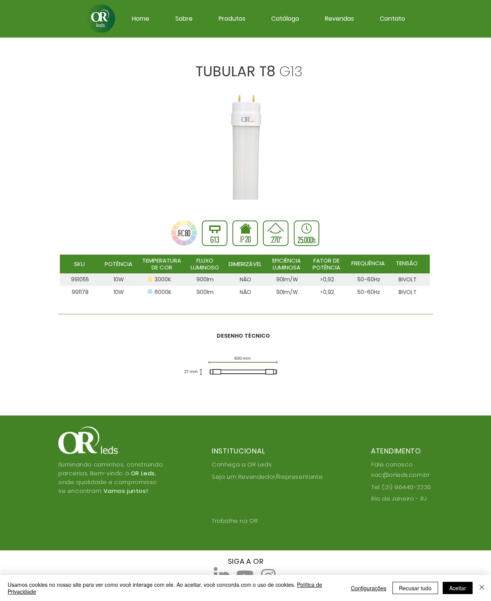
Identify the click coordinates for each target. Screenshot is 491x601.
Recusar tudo (415, 588)
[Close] (481, 588)
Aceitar (457, 588)
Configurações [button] (368, 588)
